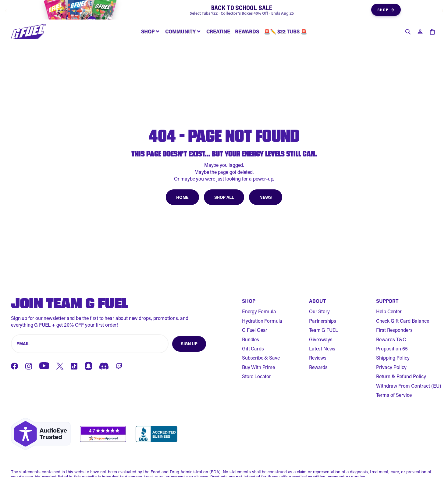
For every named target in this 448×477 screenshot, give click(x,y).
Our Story (319, 311)
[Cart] (432, 32)
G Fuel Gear (254, 330)
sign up (189, 343)
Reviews (317, 357)
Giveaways (320, 339)
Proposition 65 (392, 348)
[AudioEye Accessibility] (41, 434)
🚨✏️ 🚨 (285, 31)
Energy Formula (259, 311)
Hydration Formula (262, 320)
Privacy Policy (391, 367)
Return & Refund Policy (401, 376)
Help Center (389, 311)
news (265, 197)
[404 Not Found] (28, 31)
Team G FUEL (323, 330)
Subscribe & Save (260, 357)
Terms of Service (394, 395)
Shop (386, 9)
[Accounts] (420, 32)
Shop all (224, 197)
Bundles (250, 339)
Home (182, 197)
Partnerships (322, 320)
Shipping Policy (393, 357)
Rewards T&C (391, 339)
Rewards (318, 367)
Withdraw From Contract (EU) (408, 385)
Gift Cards (253, 348)
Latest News (322, 348)
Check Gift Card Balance (402, 320)
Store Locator (256, 376)
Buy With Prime (258, 367)
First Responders (394, 330)
